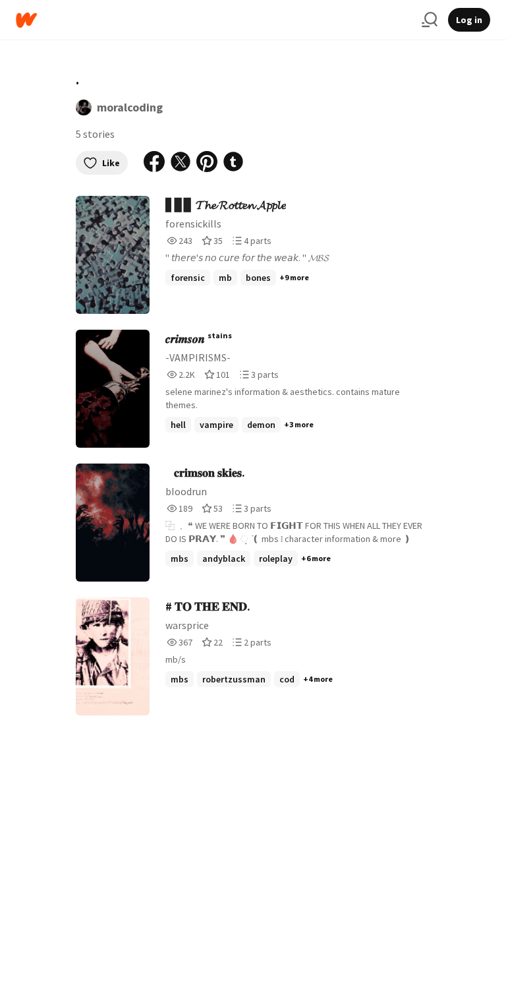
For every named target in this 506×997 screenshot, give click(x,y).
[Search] (429, 20)
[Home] (213, 20)
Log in (469, 20)
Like (111, 163)
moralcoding (130, 107)
